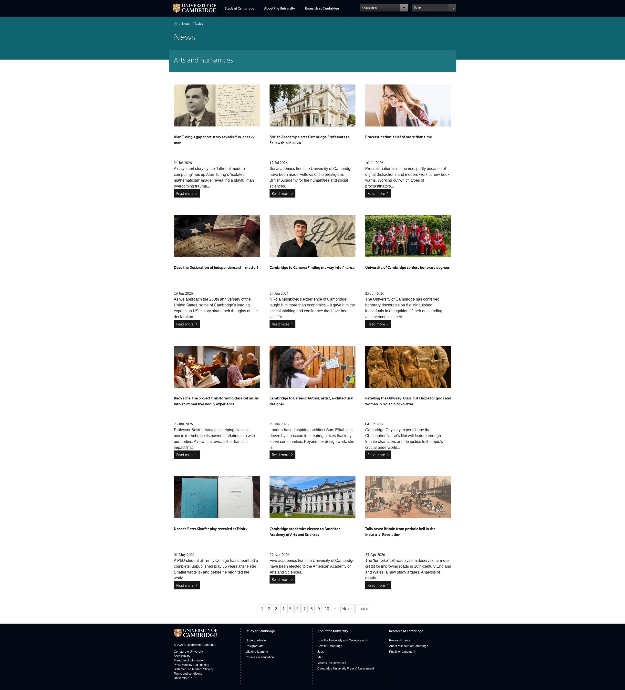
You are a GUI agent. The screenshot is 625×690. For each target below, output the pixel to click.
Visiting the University (331, 663)
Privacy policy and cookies (191, 665)
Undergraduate (256, 640)
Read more (185, 193)
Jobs (320, 651)
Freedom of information (189, 660)
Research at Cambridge (322, 8)
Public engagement (402, 651)
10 (328, 609)
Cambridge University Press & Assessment (345, 668)
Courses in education (260, 657)
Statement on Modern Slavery (193, 669)
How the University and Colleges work (342, 640)
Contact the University (188, 651)
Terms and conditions (188, 673)
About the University (279, 8)
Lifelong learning (257, 651)
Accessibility (182, 656)
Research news (399, 640)
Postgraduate (254, 646)
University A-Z (183, 678)
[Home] (176, 23)
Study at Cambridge (239, 8)
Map (320, 657)
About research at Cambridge (408, 646)
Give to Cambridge (329, 646)
